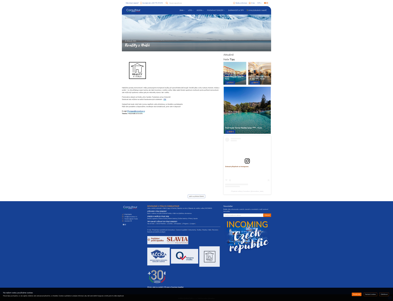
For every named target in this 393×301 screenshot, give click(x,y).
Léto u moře (151, 208)
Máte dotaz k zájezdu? (132, 3)
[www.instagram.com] (267, 3)
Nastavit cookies (370, 294)
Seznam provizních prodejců (156, 232)
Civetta (170, 224)
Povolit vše (356, 294)
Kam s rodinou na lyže (154, 213)
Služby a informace (241, 3)
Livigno (193, 224)
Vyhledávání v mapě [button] (257, 10)
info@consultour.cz (130, 217)
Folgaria (185, 224)
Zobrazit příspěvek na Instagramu (237, 166)
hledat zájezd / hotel (131, 219)
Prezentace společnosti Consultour (163, 230)
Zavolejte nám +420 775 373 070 (152, 3)
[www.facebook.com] (265, 3)
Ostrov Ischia (163, 218)
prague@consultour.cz (137, 111)
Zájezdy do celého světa (196, 208)
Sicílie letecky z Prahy (185, 218)
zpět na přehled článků (196, 196)
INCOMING (208, 208)
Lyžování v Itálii (161, 208)
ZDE (165, 99)
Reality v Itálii (206, 230)
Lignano (155, 218)
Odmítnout (384, 294)
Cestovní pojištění (181, 230)
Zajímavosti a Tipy (236, 10)
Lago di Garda (171, 208)
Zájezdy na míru (182, 208)
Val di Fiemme (161, 224)
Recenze (215, 230)
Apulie (195, 218)
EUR (258, 3)
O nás (253, 3)
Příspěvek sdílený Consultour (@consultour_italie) (247, 191)
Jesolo (149, 218)
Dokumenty (192, 230)
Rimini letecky (172, 218)
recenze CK (128, 221)
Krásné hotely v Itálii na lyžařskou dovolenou (177, 213)
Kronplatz (178, 224)
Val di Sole (150, 224)
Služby (199, 230)
